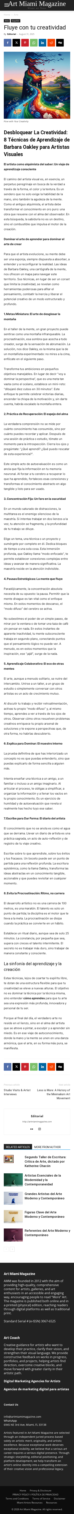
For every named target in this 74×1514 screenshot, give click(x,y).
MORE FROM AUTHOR (47, 1147)
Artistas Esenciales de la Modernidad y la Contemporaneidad (43, 1180)
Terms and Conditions (17, 1498)
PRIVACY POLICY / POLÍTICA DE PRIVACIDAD (35, 1494)
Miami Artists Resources (30, 1502)
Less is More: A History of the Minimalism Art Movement (53, 1094)
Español (15, 20)
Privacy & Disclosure (40, 1490)
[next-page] (12, 1249)
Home (7, 14)
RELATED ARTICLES (18, 1147)
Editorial (11, 34)
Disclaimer (59, 1498)
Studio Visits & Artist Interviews (17, 1092)
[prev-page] (6, 1249)
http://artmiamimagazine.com (37, 1121)
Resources (51, 1502)
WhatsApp (10, 1420)
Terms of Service (41, 1498)
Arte (16, 14)
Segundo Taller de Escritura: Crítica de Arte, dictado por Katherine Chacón (45, 1161)
